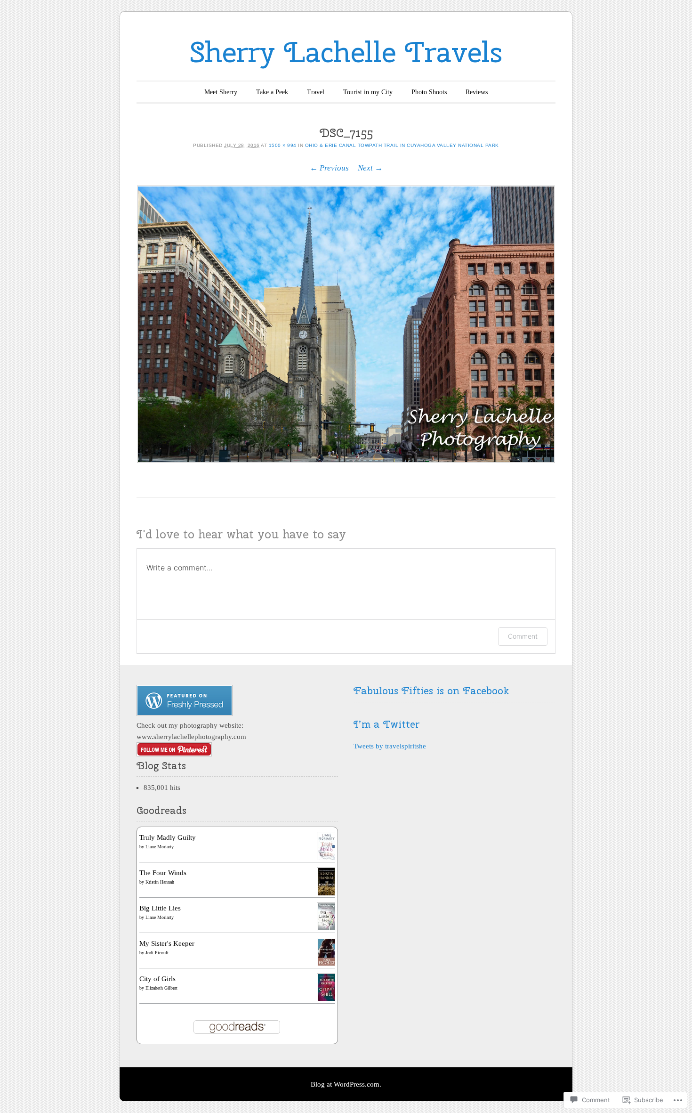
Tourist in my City (368, 92)
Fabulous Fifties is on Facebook (431, 690)
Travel (315, 92)
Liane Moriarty (159, 846)
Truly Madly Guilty (167, 837)
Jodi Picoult (157, 952)
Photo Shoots (429, 92)
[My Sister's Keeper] (327, 964)
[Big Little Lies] (327, 929)
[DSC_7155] (346, 324)
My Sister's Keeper (166, 943)
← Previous (329, 167)
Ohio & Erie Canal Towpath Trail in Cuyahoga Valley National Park (402, 145)
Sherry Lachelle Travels (346, 52)
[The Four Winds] (327, 894)
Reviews (477, 92)
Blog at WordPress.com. (346, 1084)
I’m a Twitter (386, 724)
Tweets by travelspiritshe (390, 746)
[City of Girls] (327, 999)
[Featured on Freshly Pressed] (185, 713)
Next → (370, 167)
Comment (523, 636)
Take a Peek (272, 92)
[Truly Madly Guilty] (327, 859)
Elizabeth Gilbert (161, 988)
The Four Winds (162, 873)
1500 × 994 (283, 145)
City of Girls (157, 979)
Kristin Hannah (159, 882)
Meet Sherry (220, 92)
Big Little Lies (160, 908)
